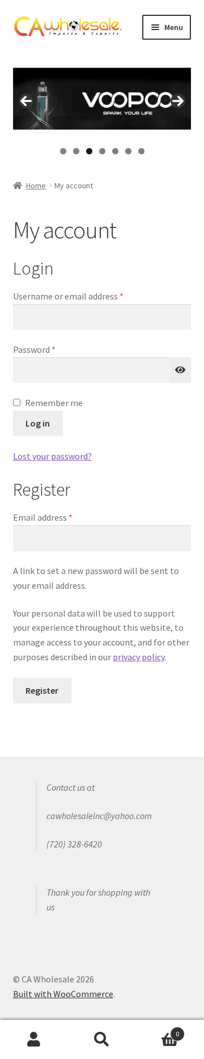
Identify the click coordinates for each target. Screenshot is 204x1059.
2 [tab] (76, 151)
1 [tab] (63, 151)
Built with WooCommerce (63, 993)
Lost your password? (52, 456)
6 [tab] (128, 151)
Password (51, 349)
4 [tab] (102, 151)
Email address (59, 517)
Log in (38, 423)
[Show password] (181, 370)
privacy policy (138, 657)
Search (102, 1039)
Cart (157, 1030)
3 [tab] (89, 151)
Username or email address (85, 296)
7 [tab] (141, 151)
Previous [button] (26, 101)
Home (36, 185)
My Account (34, 1039)
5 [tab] (115, 151)
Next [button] (178, 101)
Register (42, 690)
